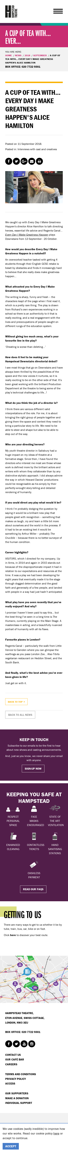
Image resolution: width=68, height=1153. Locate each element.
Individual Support (18, 1103)
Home (8, 55)
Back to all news (20, 714)
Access (10, 1083)
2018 (27, 55)
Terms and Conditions (20, 1074)
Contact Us (13, 1054)
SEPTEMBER (40, 55)
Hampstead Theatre (11, 11)
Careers (11, 1064)
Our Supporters (16, 1093)
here (56, 1133)
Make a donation (17, 1098)
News (18, 55)
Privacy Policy (15, 1079)
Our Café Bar (14, 1059)
